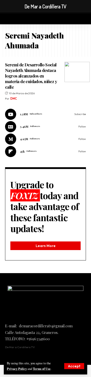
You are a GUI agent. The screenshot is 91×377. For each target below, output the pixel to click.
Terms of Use (42, 368)
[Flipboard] (45, 151)
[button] (74, 366)
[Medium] (45, 139)
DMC (13, 98)
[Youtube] (45, 114)
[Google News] (45, 126)
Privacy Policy (17, 368)
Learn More (46, 245)
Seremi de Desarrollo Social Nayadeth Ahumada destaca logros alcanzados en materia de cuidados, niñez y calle (31, 76)
